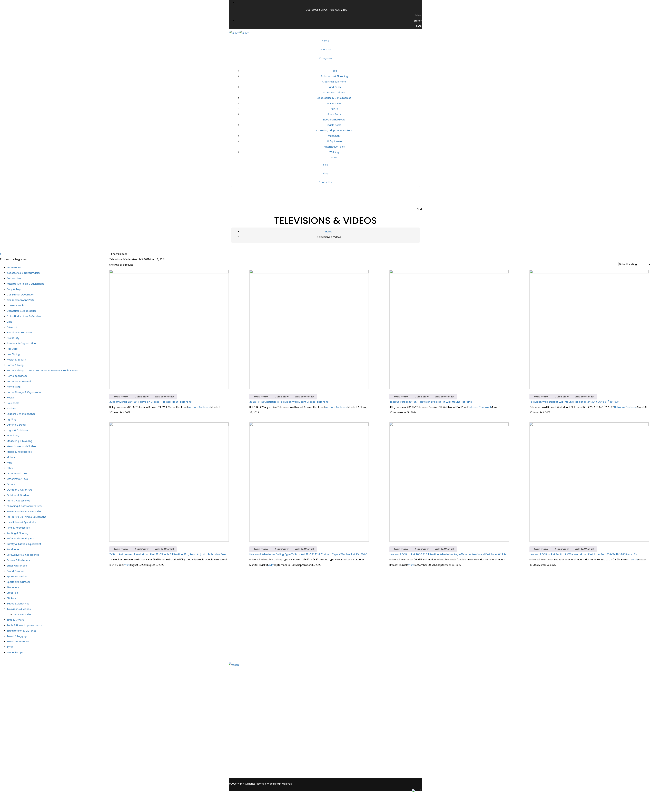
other (10, 468)
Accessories (334, 103)
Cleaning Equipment (334, 81)
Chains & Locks (16, 305)
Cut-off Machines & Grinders (24, 316)
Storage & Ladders (334, 92)
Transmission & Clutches (21, 630)
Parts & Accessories (18, 500)
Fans (334, 157)
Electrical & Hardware (19, 332)
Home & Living (15, 365)
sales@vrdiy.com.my (244, 776)
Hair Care (12, 349)
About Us (241, 686)
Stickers (11, 598)
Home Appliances (17, 376)
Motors (11, 457)
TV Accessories (22, 614)
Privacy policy (244, 741)
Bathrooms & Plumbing (334, 76)
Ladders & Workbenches (21, 414)
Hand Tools (334, 87)
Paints (334, 108)
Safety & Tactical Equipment (24, 544)
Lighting (11, 419)
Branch (240, 690)
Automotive (14, 278)
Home (328, 231)
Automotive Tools (334, 146)
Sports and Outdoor (18, 582)
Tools (334, 71)
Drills (9, 321)
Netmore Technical (199, 407)
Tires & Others (15, 620)
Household (13, 403)
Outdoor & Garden (18, 495)
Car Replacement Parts (20, 300)
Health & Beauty (16, 359)
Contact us (242, 694)
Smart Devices (15, 571)
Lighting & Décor (16, 424)
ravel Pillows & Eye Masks (21, 522)
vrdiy (127, 565)
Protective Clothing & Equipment (26, 517)
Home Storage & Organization (24, 392)
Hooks (10, 397)
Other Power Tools (17, 479)
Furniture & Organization (21, 343)
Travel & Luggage (17, 636)
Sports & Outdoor (17, 576)
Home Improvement (19, 381)
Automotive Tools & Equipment (25, 283)
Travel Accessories (18, 641)
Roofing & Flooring (17, 533)
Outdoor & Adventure (19, 489)
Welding (334, 152)
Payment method (246, 736)
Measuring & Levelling (19, 441)
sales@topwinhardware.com (276, 776)
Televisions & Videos (19, 609)
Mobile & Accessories (19, 452)
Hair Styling (13, 354)
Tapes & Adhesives (18, 603)
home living (14, 386)
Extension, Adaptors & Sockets (334, 130)
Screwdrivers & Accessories (23, 555)
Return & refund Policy (249, 745)
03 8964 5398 (240, 772)
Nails (9, 462)
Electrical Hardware (334, 119)
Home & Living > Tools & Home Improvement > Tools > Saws (42, 370)
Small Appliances (17, 565)
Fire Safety (13, 338)
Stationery (13, 587)
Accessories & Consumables (334, 98)
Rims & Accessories (18, 527)
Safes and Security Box (20, 538)
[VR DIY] (234, 33)
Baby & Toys (14, 289)
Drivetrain (12, 327)
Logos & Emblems (17, 430)
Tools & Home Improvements (24, 625)
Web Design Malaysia (279, 783)
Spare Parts (334, 114)
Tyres (10, 647)
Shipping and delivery (248, 732)
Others (11, 484)
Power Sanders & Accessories (24, 511)
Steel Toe (12, 592)
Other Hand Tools (17, 473)
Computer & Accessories (21, 311)
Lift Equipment (334, 141)
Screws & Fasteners (18, 560)
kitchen (11, 408)
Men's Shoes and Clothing (22, 446)
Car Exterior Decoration (20, 294)
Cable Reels (334, 125)
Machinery (334, 136)
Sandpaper (13, 549)
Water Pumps (15, 652)
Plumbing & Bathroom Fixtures (25, 506)
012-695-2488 (338, 10)
